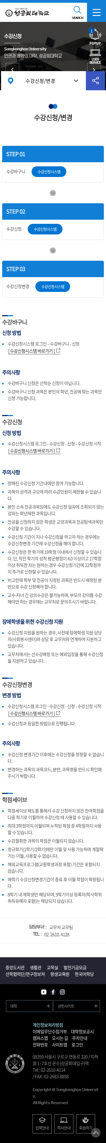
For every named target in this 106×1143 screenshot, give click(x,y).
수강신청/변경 (40, 81)
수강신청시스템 (49, 171)
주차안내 (79, 1038)
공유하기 (95, 80)
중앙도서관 (14, 967)
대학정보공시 (82, 1031)
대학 (13, 1006)
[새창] (43, 992)
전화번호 (40, 1044)
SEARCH (77, 18)
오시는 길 (60, 1038)
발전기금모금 (75, 967)
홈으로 (10, 80)
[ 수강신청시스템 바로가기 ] (31, 350)
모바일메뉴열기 (96, 12)
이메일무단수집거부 (50, 1031)
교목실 (52, 967)
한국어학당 (84, 974)
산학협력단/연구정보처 (25, 974)
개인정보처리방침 (48, 1025)
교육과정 (12, 70)
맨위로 (96, 1133)
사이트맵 (59, 1044)
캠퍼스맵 (40, 1038)
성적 (94, 70)
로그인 (77, 1044)
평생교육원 (59, 974)
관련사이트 (66, 1006)
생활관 (35, 967)
